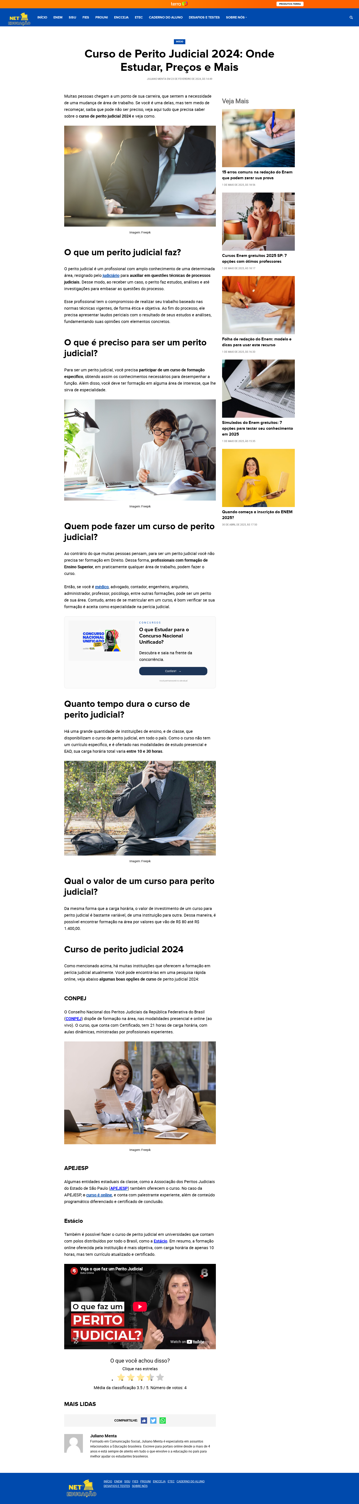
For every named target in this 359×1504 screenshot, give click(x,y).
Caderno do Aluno (166, 17)
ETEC (139, 17)
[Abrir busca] (351, 17)
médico (102, 586)
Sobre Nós (235, 17)
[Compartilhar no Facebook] (144, 1420)
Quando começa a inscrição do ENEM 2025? (257, 515)
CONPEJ (73, 1018)
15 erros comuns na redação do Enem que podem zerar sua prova (257, 175)
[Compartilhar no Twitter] (153, 1420)
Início (42, 17)
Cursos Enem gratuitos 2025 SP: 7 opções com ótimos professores (254, 258)
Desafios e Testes (204, 17)
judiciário (111, 275)
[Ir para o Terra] (179, 4)
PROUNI (101, 17)
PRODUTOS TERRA (290, 4)
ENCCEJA (121, 17)
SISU (72, 17)
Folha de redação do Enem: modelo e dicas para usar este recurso (256, 342)
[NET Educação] (18, 19)
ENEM (58, 17)
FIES (85, 17)
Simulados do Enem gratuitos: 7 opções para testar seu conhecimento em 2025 (257, 428)
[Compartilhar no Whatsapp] (163, 1420)
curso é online (99, 1195)
